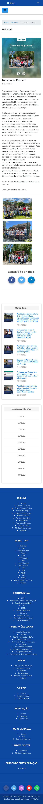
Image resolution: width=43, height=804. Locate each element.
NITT (23, 561)
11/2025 (21, 475)
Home (6, 22)
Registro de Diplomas (23, 513)
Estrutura (23, 716)
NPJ (23, 575)
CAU (23, 548)
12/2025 (21, 468)
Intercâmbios (23, 566)
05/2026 (21, 436)
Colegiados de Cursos (23, 639)
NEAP (23, 573)
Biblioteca (23, 546)
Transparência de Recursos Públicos (23, 654)
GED (23, 606)
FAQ (23, 737)
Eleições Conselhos (23, 518)
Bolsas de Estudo (23, 506)
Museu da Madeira (23, 611)
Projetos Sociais (23, 616)
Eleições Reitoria (23, 516)
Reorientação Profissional (23, 618)
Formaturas (23, 521)
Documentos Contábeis (23, 647)
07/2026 (21, 423)
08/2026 (21, 416)
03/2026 (21, 449)
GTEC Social (23, 558)
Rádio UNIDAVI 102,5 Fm (23, 580)
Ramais (23, 583)
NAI (23, 568)
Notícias (14, 22)
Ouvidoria (23, 613)
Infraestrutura (23, 673)
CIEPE (23, 598)
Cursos (23, 694)
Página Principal (23, 696)
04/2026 (21, 442)
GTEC (23, 556)
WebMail (23, 531)
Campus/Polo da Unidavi (23, 666)
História (23, 671)
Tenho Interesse (23, 698)
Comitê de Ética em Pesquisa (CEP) (23, 601)
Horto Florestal (23, 563)
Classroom (23, 751)
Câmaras (23, 635)
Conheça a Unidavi (23, 668)
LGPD (23, 608)
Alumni (23, 503)
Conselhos (23, 644)
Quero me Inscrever (23, 739)
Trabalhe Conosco (23, 620)
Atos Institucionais (23, 632)
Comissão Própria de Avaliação (23, 642)
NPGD (23, 578)
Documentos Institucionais (23, 649)
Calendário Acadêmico (23, 508)
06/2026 (21, 429)
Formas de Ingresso (23, 523)
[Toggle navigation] (38, 3)
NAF (23, 571)
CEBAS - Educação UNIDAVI (23, 637)
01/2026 (21, 462)
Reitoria (23, 678)
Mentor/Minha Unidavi (23, 528)
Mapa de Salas (23, 526)
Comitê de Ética (23, 551)
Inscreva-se (23, 719)
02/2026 (21, 455)
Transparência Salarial (23, 652)
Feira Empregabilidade (23, 603)
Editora (23, 553)
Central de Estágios (23, 511)
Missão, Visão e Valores (23, 676)
